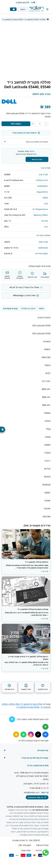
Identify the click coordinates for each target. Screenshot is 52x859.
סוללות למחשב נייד (31, 19)
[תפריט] (47, 9)
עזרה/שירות (42, 750)
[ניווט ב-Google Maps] (45, 727)
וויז (32, 2)
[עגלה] (13, 9)
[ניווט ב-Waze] (12, 719)
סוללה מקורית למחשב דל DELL (29, 704)
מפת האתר (26, 850)
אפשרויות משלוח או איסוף (37, 141)
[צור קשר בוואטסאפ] (45, 853)
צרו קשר (44, 792)
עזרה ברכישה (37, 159)
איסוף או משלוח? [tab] (28, 308)
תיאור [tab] (41, 308)
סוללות (42, 19)
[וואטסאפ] (23, 734)
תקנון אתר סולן (25, 845)
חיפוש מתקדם (21, 2)
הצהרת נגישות (42, 845)
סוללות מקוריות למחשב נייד (12, 19)
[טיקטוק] (38, 734)
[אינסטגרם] (31, 734)
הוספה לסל (16, 123)
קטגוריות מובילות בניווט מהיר (34, 758)
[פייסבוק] (45, 734)
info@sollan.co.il (31, 792)
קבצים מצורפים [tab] (10, 308)
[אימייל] (16, 734)
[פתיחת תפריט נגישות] (2, 429)
